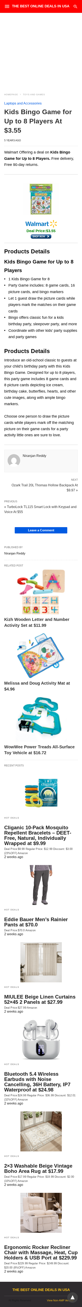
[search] (75, 6)
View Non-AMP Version (60, 1300)
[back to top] (72, 1297)
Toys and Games (34, 94)
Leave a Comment (41, 530)
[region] (41, 48)
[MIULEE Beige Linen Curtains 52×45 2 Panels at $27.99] (41, 962)
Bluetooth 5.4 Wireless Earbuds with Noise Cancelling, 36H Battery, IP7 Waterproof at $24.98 (37, 1082)
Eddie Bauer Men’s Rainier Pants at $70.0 (36, 922)
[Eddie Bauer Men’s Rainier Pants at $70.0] (41, 885)
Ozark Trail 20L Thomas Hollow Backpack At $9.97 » (45, 487)
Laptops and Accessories (23, 103)
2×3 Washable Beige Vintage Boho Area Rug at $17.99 (38, 1168)
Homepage (11, 94)
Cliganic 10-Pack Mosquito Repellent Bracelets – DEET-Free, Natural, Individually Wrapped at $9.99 (37, 835)
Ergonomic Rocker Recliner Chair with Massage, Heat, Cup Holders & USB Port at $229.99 (41, 1252)
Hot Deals (11, 818)
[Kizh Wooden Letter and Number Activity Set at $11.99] (41, 591)
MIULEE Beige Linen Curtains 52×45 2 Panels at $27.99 (39, 999)
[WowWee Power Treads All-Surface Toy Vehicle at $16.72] (41, 719)
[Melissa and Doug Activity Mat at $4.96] (41, 655)
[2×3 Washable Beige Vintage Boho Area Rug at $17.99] (41, 1131)
